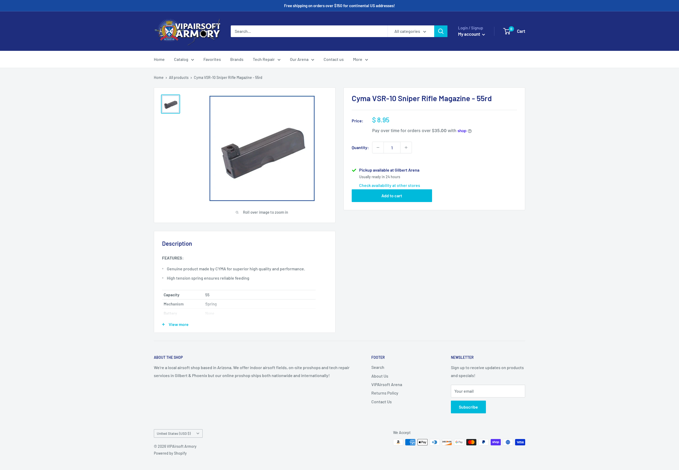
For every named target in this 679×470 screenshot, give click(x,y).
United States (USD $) (174, 433)
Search (377, 367)
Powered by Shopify (170, 453)
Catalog (181, 59)
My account (469, 34)
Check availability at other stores (389, 185)
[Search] (440, 31)
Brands (236, 59)
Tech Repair (264, 59)
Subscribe (468, 406)
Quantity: (360, 147)
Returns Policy (384, 392)
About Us (379, 375)
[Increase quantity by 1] (406, 147)
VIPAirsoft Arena (386, 384)
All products (179, 77)
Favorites (212, 59)
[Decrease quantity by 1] (378, 147)
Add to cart (391, 195)
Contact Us (381, 401)
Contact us (334, 59)
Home (159, 59)
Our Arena (299, 59)
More (357, 59)
